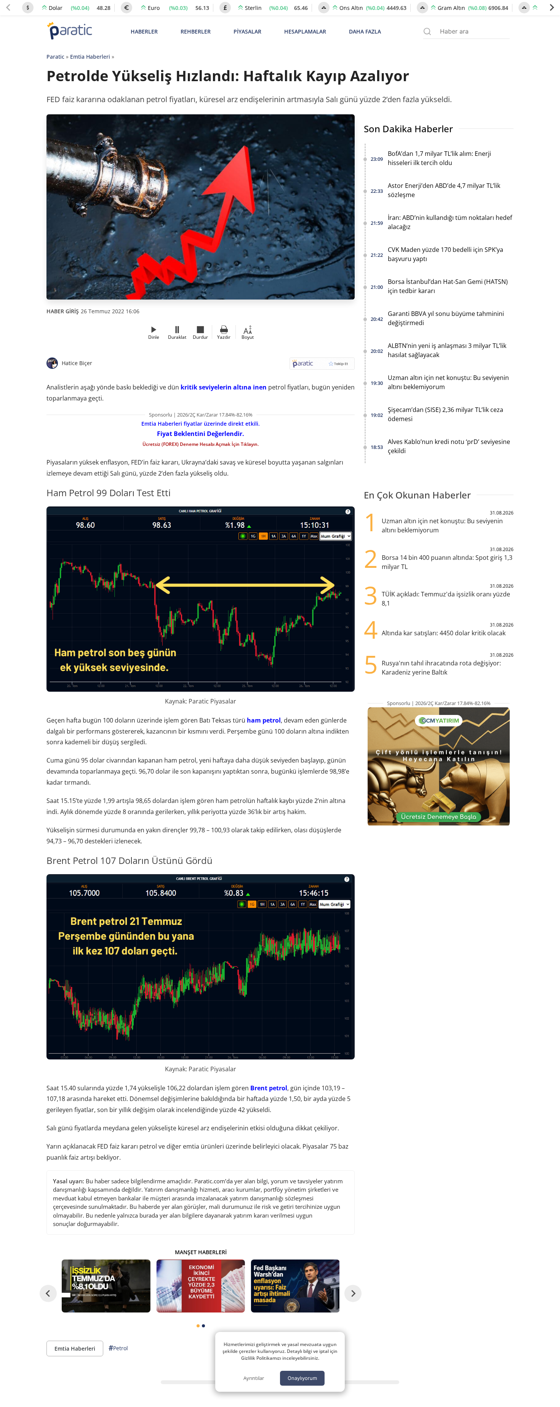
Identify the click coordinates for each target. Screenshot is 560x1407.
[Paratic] (69, 31)
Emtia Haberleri (90, 56)
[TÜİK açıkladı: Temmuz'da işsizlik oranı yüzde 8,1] (106, 1286)
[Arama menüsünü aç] (427, 31)
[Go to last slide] (48, 1293)
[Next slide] (552, 8)
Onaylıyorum (302, 1378)
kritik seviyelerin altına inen (224, 387)
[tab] (198, 1325)
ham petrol (264, 720)
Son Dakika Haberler (408, 128)
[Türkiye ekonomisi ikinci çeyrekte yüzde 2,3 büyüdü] (200, 1286)
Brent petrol (268, 1088)
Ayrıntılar (253, 1378)
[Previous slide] (8, 8)
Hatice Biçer (77, 363)
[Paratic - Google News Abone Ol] (322, 366)
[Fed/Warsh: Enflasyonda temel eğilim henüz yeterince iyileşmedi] (295, 1286)
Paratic (55, 56)
